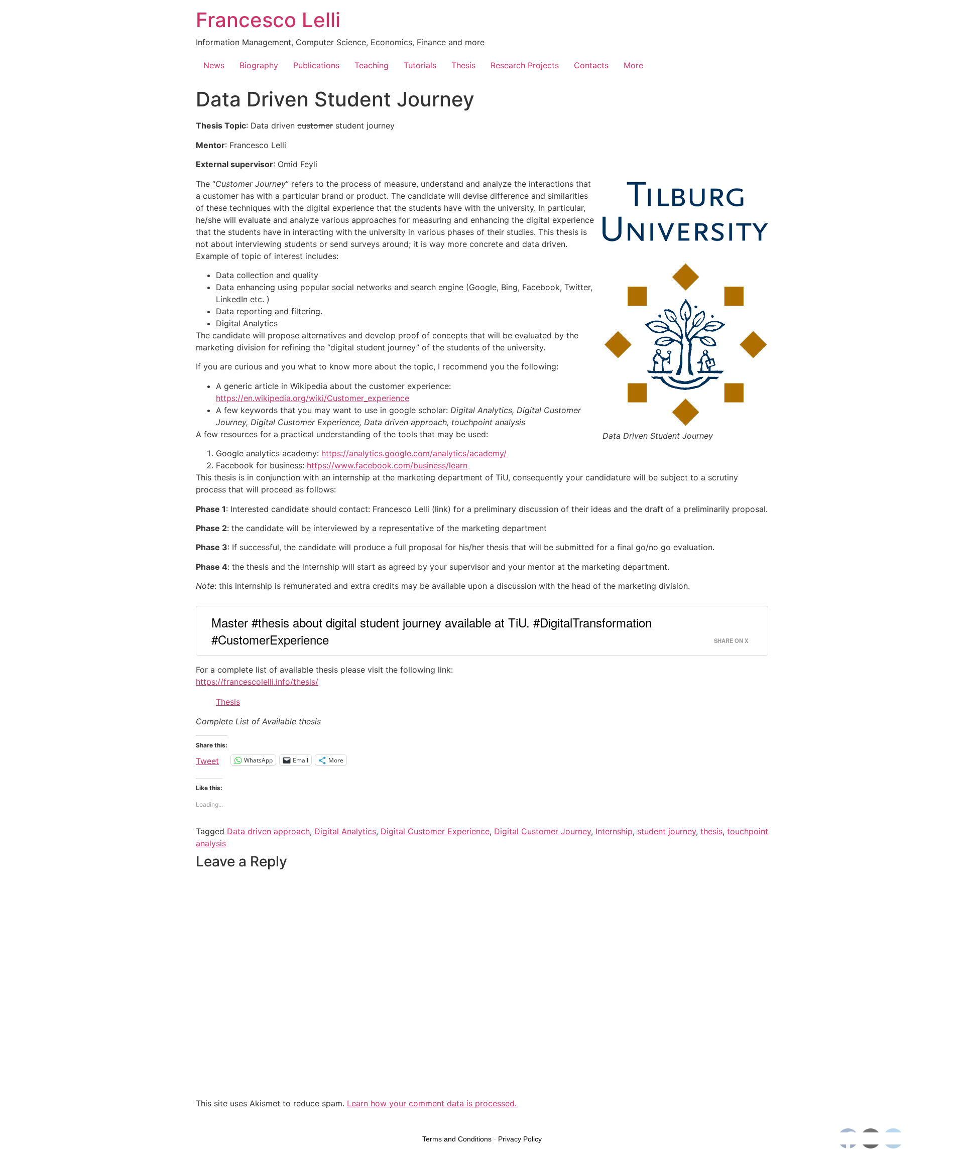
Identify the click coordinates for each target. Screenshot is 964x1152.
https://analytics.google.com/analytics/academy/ (414, 453)
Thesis (463, 65)
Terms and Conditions (457, 1139)
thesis (711, 831)
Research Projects (525, 65)
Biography (258, 65)
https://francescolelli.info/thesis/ (257, 682)
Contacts (591, 65)
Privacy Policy (520, 1139)
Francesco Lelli (268, 20)
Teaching (371, 65)
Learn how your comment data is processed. (432, 1103)
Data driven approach (268, 831)
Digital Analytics (345, 831)
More (633, 65)
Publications (316, 65)
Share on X (731, 640)
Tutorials (420, 65)
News (213, 65)
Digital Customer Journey (542, 831)
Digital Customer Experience (435, 831)
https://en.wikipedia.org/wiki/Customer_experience (312, 398)
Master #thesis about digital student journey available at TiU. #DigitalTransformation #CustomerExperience (431, 630)
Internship (614, 831)
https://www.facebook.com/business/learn (387, 465)
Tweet (207, 760)
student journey (666, 831)
